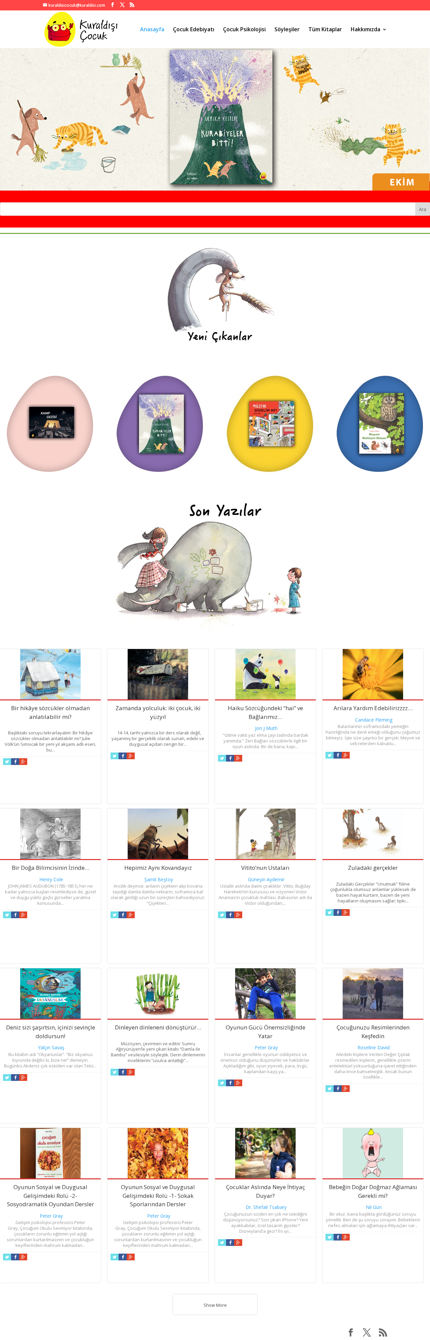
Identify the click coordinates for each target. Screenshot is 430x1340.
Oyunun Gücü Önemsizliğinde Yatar (265, 1031)
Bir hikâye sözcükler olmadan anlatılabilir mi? (50, 712)
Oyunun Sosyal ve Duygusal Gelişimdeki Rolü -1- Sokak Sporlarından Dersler (158, 1195)
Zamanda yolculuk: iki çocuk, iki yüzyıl (158, 712)
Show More (215, 1305)
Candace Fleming (373, 720)
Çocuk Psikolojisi (244, 30)
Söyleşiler (287, 30)
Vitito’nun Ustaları (265, 867)
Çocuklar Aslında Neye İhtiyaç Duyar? (265, 1191)
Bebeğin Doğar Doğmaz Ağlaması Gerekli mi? (373, 1191)
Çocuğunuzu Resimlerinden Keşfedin (373, 1031)
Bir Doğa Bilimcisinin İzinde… (50, 867)
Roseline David (373, 1047)
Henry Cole (51, 879)
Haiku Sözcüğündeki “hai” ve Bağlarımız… (265, 712)
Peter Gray (266, 1047)
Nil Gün (374, 1207)
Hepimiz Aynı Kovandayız (158, 867)
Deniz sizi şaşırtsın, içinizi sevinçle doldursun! (50, 1031)
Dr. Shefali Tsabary (266, 1207)
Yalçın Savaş (51, 1047)
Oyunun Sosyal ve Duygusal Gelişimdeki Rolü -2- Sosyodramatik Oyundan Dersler (50, 1195)
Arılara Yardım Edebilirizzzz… (373, 708)
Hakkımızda (365, 30)
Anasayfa (152, 30)
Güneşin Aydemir (266, 879)
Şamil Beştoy (158, 879)
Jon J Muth (266, 728)
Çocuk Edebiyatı (193, 30)
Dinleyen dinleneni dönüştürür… (158, 1027)
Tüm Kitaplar (325, 30)
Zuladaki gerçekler (373, 867)
